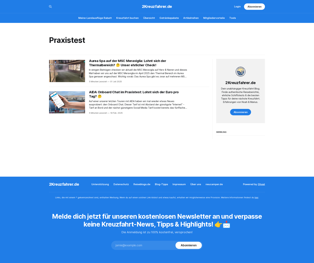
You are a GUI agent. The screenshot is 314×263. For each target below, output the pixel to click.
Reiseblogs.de (141, 184)
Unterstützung (100, 184)
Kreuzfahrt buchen (127, 17)
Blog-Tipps (161, 184)
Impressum (179, 184)
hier (256, 197)
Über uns (195, 184)
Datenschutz (121, 184)
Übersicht (149, 17)
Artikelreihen (191, 17)
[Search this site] (50, 6)
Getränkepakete (169, 17)
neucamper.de (214, 184)
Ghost (261, 184)
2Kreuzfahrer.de (157, 7)
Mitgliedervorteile (214, 17)
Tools (232, 17)
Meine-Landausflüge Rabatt (95, 17)
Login (237, 6)
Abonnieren (254, 6)
